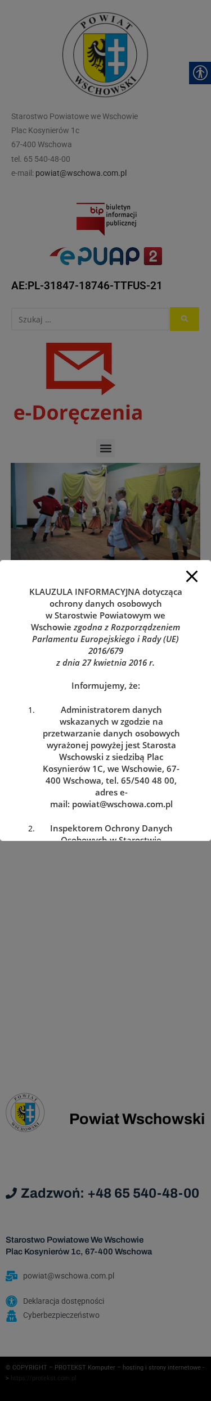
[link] (122, 803)
